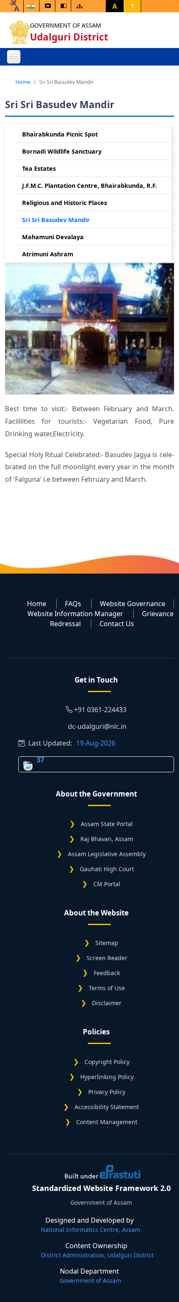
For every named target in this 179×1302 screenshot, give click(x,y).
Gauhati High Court (107, 869)
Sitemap (106, 943)
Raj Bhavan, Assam (106, 839)
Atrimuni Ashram (47, 254)
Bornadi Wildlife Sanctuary (62, 151)
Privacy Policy (106, 1092)
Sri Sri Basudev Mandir (56, 220)
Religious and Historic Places (64, 203)
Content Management (106, 1122)
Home (22, 82)
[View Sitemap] (79, 6)
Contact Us (116, 623)
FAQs (73, 603)
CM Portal (106, 884)
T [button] (132, 6)
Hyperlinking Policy (107, 1077)
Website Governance (132, 603)
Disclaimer (107, 1003)
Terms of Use (107, 988)
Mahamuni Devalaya (53, 237)
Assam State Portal (107, 824)
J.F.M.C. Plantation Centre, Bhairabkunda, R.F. (89, 186)
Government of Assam (65, 25)
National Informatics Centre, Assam (90, 1230)
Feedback (107, 973)
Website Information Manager (75, 613)
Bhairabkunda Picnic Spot (60, 134)
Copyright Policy (107, 1062)
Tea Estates (39, 168)
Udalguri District (69, 36)
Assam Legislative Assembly (107, 854)
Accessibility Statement (107, 1107)
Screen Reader (107, 958)
